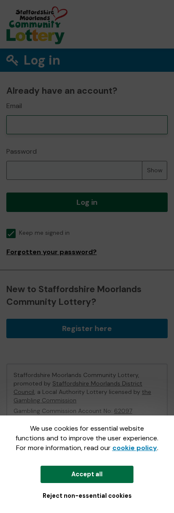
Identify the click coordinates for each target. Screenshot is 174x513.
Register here (87, 328)
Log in (87, 202)
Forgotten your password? (51, 251)
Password (21, 151)
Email (14, 105)
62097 (123, 411)
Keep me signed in (44, 232)
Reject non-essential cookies (87, 495)
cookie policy (134, 447)
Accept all (87, 474)
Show (155, 170)
